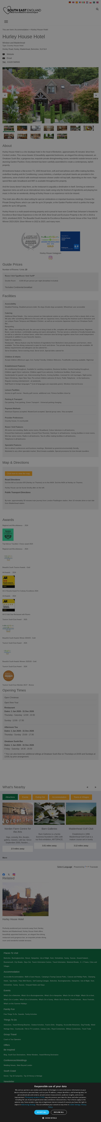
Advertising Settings (28, 1105)
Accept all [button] (41, 1112)
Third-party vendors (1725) (34, 1097)
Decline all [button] (59, 1112)
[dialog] (50, 1102)
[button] (50, 1117)
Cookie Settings (74, 1105)
